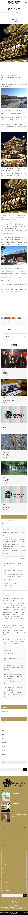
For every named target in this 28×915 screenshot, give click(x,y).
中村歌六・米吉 (10, 321)
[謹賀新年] (14, 358)
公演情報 (4, 860)
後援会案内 (5, 864)
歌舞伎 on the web (6, 890)
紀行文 (3, 746)
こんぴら (4, 726)
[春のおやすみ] (14, 442)
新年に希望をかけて (8, 400)
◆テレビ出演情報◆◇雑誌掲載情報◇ (19, 815)
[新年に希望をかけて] (14, 387)
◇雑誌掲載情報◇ (4, 711)
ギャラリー (5, 868)
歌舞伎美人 (5, 886)
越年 (4, 427)
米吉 (3, 856)
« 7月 (7, 848)
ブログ (4, 872)
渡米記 (3, 738)
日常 (12, 12)
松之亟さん (6, 507)
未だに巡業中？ (7, 480)
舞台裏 (3, 754)
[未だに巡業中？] (14, 468)
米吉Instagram (6, 876)
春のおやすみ (7, 455)
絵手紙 (3, 750)
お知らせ (5, 452)
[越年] (14, 414)
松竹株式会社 (5, 882)
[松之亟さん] (14, 494)
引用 (24, 527)
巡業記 (3, 730)
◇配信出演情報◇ (16, 803)
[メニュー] (26, 2)
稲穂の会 (4, 742)
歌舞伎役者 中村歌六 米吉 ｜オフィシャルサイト (17, 912)
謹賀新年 (5, 373)
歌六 (3, 852)
